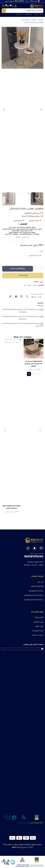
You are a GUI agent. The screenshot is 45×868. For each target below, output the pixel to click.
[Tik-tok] (10, 296)
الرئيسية (40, 20)
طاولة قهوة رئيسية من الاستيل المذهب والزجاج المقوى (33, 364)
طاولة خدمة (25, 20)
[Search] (4, 10)
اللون (41, 251)
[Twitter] (27, 296)
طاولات (33, 20)
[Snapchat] (16, 296)
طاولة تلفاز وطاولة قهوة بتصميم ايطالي (12, 507)
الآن (32, 297)
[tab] (40, 304)
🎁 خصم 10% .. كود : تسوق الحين (22, 1)
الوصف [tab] (40, 303)
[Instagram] (21, 296)
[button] (15, 6)
